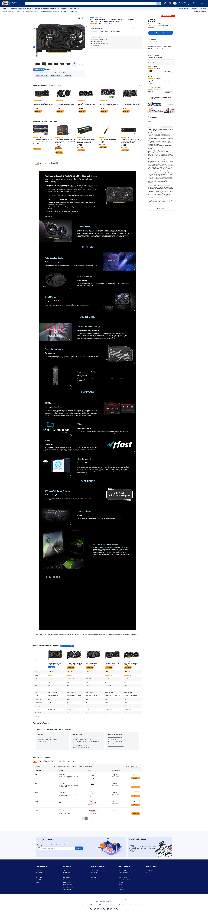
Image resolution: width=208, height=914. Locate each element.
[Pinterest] (104, 908)
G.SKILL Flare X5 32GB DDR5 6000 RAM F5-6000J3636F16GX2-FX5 (42, 140)
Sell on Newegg (122, 870)
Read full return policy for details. (81, 747)
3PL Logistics (121, 875)
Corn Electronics (71, 679)
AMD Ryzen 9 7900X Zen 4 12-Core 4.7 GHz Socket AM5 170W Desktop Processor (65, 141)
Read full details (42, 741)
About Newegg (94, 870)
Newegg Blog (94, 879)
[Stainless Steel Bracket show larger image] (55, 375)
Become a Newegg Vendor (125, 879)
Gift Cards (121, 887)
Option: (96, 28)
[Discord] (114, 908)
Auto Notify (160, 33)
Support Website (112, 743)
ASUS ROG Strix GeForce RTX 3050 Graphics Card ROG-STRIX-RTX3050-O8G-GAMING (109, 104)
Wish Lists (65, 879)
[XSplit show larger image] (55, 428)
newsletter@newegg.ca (122, 899)
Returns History (66, 875)
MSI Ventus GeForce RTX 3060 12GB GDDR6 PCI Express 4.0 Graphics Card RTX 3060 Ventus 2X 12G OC (93, 663)
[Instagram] (97, 908)
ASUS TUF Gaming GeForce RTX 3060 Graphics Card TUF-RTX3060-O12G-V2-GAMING (43, 104)
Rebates (120, 884)
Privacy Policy (108, 901)
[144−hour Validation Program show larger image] (119, 494)
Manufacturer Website (113, 739)
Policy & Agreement (100, 901)
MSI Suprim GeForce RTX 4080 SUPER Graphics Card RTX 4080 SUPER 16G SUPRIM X (86, 104)
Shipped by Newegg (123, 872)
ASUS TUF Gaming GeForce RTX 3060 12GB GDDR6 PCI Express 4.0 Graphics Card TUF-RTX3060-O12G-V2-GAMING (112, 663)
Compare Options (137, 28)
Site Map (121, 882)
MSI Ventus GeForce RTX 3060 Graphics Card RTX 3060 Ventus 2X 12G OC (131, 104)
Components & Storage (14, 11)
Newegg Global (149, 870)
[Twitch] (111, 908)
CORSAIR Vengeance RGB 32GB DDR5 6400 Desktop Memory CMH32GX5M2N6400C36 (86, 141)
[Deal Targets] (99, 802)
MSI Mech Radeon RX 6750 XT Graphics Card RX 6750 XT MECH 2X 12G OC (65, 104)
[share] (86, 23)
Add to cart (38, 111)
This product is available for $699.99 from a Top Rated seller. (159, 26)
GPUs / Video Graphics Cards (48, 11)
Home (4, 11)
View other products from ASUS (116, 746)
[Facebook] (91, 908)
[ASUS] (80, 18)
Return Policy (39, 877)
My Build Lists (66, 882)
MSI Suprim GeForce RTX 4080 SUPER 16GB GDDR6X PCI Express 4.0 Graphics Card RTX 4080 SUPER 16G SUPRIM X (131, 663)
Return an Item (39, 875)
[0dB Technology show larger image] (55, 280)
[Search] (158, 3)
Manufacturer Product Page (115, 737)
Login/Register (66, 870)
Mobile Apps (121, 889)
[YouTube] (107, 908)
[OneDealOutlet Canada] (99, 810)
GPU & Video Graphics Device (30, 11)
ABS (147, 872)
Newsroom (93, 877)
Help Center (38, 870)
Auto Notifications (67, 889)
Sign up (78, 848)
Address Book (66, 877)
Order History (66, 872)
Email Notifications (67, 884)
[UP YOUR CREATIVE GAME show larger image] (63, 549)
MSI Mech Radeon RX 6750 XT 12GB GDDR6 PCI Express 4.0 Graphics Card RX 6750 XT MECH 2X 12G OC (75, 663)
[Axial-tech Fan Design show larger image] (119, 261)
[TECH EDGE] (99, 793)
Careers (93, 875)
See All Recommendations (55, 85)
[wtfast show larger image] (119, 445)
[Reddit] (86, 26)
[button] (17, 3)
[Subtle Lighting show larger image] (55, 514)
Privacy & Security (40, 879)
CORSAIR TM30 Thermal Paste (108, 139)
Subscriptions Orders (68, 887)
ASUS (59, 11)
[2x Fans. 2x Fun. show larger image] (55, 231)
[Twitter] (94, 908)
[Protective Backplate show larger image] (119, 352)
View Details (168, 71)
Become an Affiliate (123, 877)
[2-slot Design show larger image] (119, 300)
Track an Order (39, 872)
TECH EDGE (88, 679)
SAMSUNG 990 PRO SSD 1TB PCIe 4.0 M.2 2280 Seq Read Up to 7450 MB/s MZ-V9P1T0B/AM (130, 141)
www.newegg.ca (129, 904)
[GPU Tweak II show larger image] (119, 408)
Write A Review (161, 208)
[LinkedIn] (101, 908)
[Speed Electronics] (99, 775)
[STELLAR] (99, 784)
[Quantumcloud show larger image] (55, 465)
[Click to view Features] (34, 46)
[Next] (91, 818)
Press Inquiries (94, 872)
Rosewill (148, 875)
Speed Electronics (109, 679)
